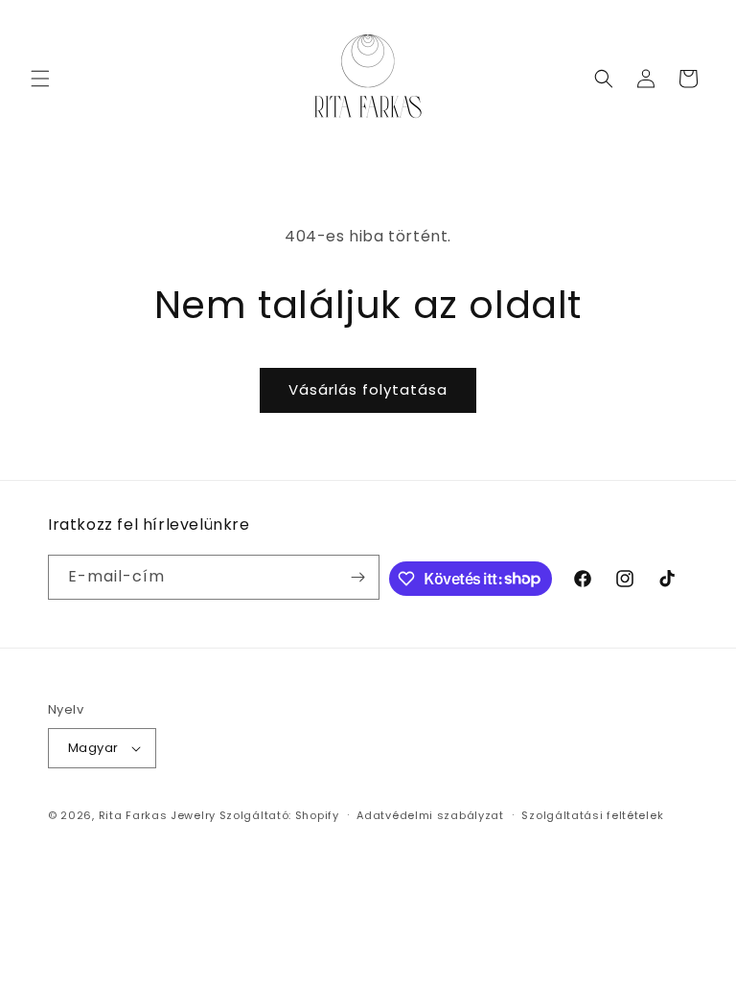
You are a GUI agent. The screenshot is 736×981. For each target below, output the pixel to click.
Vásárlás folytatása (368, 389)
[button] (40, 78)
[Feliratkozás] (357, 577)
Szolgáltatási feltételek (592, 815)
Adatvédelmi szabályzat (429, 815)
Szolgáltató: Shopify (279, 815)
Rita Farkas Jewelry (157, 815)
